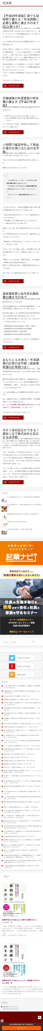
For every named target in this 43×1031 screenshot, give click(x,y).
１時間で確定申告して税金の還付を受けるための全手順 (21, 148)
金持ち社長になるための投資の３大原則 (14, 754)
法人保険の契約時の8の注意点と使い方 (14, 836)
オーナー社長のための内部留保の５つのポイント (17, 746)
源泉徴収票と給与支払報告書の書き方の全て (21, 295)
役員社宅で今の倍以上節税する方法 (16, 521)
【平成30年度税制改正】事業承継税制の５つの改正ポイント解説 (21, 866)
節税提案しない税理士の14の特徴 (13, 764)
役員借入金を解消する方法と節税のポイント (16, 727)
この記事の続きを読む (14, 86)
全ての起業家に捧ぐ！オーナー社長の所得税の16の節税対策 (23, 497)
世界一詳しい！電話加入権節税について (14, 767)
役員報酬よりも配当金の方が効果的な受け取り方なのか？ (19, 718)
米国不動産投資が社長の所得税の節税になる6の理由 (18, 802)
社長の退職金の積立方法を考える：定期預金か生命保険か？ (20, 708)
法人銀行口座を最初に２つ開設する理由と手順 (19, 529)
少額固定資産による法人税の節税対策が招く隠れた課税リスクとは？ (22, 691)
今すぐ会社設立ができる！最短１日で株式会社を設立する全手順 (21, 433)
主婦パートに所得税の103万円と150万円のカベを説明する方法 (21, 850)
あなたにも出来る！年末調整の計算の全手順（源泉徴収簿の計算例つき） (21, 363)
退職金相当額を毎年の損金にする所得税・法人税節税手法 (22, 514)
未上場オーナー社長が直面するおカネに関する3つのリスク (20, 776)
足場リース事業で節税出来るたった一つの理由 (16, 807)
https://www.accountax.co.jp (10, 1009)
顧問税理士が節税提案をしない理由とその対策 (16, 699)
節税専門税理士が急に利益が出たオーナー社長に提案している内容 (22, 749)
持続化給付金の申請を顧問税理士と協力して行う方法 (18, 786)
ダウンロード (21, 1028)
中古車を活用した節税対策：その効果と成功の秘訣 (17, 723)
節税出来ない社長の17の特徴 (11, 757)
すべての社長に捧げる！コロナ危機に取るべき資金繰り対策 (20, 791)
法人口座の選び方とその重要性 (12, 696)
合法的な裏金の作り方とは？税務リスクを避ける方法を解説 (20, 713)
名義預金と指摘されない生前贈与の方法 (14, 761)
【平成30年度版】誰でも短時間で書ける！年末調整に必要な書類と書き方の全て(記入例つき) (21, 21)
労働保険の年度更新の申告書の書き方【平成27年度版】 (21, 101)
